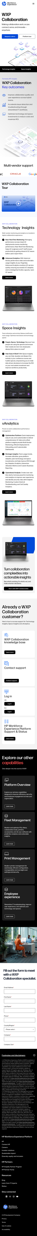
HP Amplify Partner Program (12, 1167)
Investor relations (8, 1150)
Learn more (9, 277)
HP (3, 1141)
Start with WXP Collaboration (18, 588)
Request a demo (10, 36)
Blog (3, 1180)
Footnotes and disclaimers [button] (13, 1055)
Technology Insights (8, 69)
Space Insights (26, 69)
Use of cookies (6, 1226)
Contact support (11, 680)
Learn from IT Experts (9, 1183)
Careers (5, 1147)
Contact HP (6, 1144)
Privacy (4, 1219)
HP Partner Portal (8, 1170)
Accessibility (6, 1229)
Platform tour (27, 36)
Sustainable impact (9, 1153)
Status (4, 1186)
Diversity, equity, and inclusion (12, 1156)
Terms (4, 1222)
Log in (9, 704)
